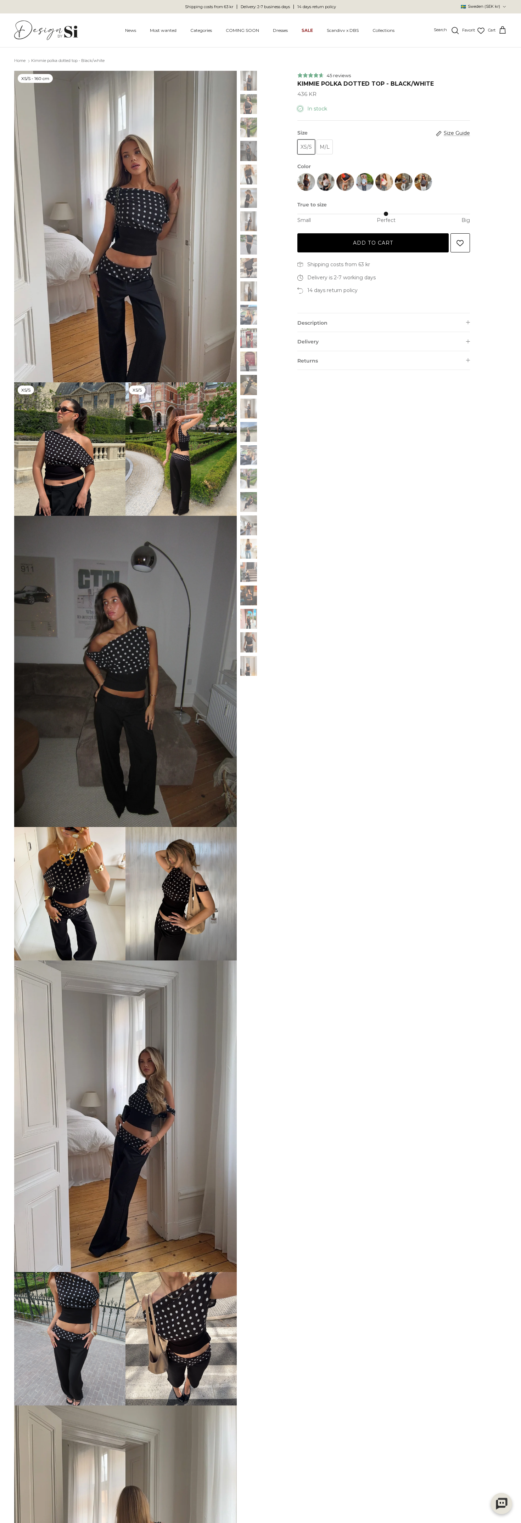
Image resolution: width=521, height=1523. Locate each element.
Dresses (280, 30)
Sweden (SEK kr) (480, 6)
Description (312, 323)
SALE (307, 30)
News (130, 30)
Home (20, 60)
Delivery (308, 341)
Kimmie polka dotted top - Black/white (68, 60)
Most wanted (163, 30)
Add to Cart (373, 243)
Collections (383, 30)
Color (304, 166)
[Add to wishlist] (460, 243)
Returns (307, 361)
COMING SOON (242, 30)
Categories (201, 30)
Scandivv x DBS (343, 30)
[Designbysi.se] (46, 30)
